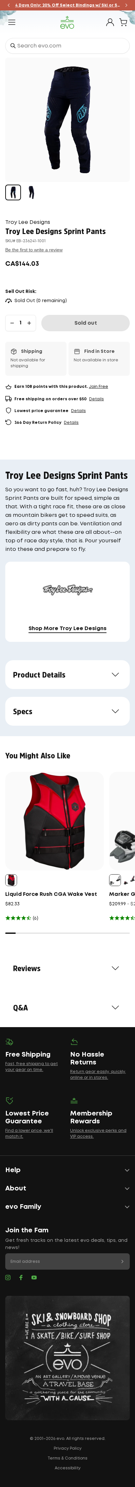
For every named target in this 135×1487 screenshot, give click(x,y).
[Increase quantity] (29, 323)
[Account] (110, 22)
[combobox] (67, 46)
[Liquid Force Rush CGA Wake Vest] (54, 821)
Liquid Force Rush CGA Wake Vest (51, 894)
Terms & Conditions (67, 1458)
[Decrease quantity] (12, 323)
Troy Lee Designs (27, 222)
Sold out (85, 323)
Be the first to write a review (34, 249)
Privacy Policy (68, 1448)
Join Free (98, 387)
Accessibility (68, 1468)
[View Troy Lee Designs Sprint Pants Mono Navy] (13, 192)
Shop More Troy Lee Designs (67, 628)
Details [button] (96, 399)
